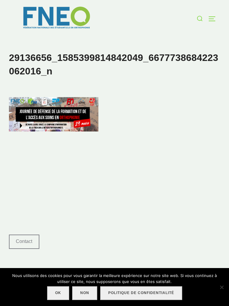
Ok (58, 293)
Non (84, 293)
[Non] (222, 287)
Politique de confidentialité (141, 293)
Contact (24, 241)
